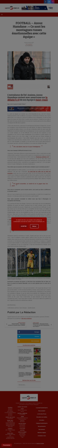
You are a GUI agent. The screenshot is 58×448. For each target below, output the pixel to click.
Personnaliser (6, 445)
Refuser (34, 226)
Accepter (23, 226)
